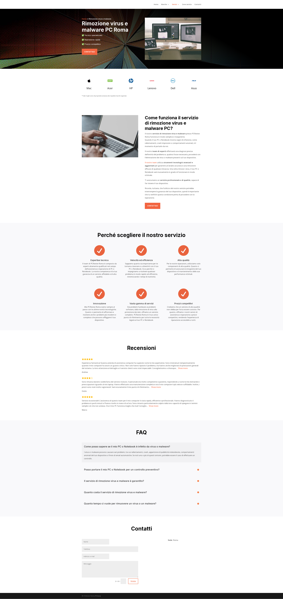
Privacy (98, 596)
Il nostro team (151, 162)
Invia (133, 581)
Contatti (197, 4)
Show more (183, 368)
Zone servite (187, 4)
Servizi (174, 4)
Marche (164, 4)
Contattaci (89, 52)
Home (156, 4)
